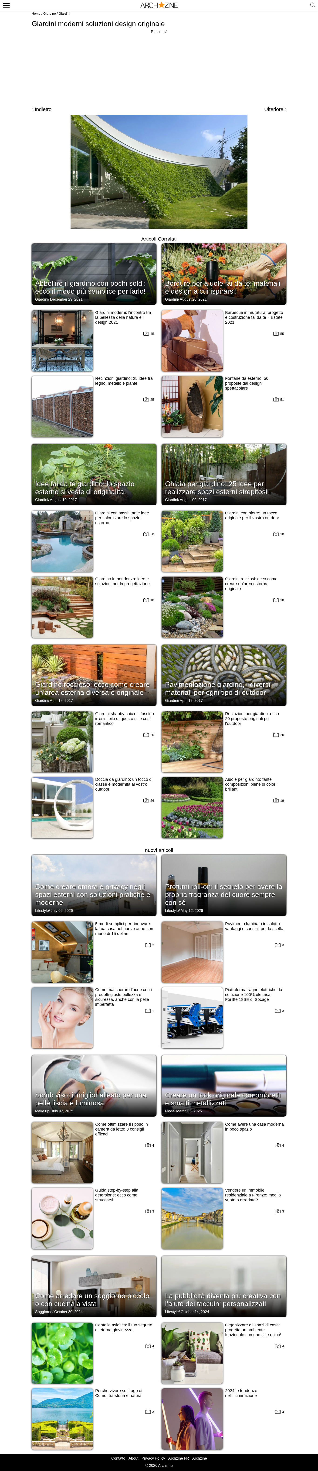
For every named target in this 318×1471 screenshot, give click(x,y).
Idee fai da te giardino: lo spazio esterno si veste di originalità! (85, 488)
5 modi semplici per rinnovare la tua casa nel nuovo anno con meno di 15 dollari (124, 928)
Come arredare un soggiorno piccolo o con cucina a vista (92, 1300)
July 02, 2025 (62, 1111)
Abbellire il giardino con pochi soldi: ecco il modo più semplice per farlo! (90, 287)
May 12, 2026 (192, 911)
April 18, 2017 (61, 701)
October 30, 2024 (68, 1312)
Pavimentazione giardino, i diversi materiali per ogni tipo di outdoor (217, 688)
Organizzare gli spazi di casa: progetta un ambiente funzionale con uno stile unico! (253, 1330)
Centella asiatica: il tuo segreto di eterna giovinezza (123, 1327)
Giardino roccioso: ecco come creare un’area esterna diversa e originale (92, 688)
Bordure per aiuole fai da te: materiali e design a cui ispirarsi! (223, 287)
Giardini (64, 13)
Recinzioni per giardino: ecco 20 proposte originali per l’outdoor (252, 718)
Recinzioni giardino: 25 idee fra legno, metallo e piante (124, 381)
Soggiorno (43, 1312)
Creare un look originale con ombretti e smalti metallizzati (223, 1099)
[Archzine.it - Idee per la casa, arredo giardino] (159, 5)
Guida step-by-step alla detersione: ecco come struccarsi (116, 1195)
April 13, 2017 (191, 701)
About (133, 1458)
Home (36, 13)
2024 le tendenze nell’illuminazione (241, 1393)
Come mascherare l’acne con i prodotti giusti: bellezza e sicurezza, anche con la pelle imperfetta (123, 997)
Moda (169, 1111)
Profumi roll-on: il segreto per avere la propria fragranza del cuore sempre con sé (223, 894)
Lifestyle (42, 911)
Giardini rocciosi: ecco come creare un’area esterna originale (251, 584)
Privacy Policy (153, 1458)
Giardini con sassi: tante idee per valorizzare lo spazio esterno (122, 518)
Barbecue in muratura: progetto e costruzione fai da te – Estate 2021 (254, 317)
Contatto (118, 1458)
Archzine (199, 1458)
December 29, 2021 (66, 299)
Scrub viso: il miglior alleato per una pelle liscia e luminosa (90, 1099)
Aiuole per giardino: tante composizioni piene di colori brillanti (250, 784)
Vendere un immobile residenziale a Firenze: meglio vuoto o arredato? (253, 1195)
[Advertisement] (159, 67)
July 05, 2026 (62, 911)
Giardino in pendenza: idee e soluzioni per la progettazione (122, 581)
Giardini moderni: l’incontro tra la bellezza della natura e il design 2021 (123, 317)
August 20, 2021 (193, 299)
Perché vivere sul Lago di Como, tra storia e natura (118, 1393)
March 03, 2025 (189, 1111)
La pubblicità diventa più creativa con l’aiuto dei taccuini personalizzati (223, 1300)
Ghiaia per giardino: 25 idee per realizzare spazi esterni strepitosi (216, 488)
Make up (42, 1111)
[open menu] (5, 5)
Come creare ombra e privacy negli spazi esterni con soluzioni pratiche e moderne (92, 894)
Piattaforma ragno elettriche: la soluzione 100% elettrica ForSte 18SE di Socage (253, 994)
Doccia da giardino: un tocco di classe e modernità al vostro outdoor (123, 784)
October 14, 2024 (195, 1312)
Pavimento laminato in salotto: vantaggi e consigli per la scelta (254, 926)
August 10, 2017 (63, 500)
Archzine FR (178, 1458)
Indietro (43, 109)
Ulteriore (273, 109)
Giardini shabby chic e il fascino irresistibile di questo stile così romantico (124, 718)
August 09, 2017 (193, 500)
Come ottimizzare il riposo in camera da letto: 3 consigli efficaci (121, 1129)
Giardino (49, 13)
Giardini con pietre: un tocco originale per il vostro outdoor (252, 515)
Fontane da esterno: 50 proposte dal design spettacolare (246, 383)
